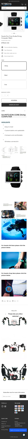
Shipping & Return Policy (6, 426)
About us (3, 423)
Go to (14, 320)
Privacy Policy (4, 429)
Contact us (4, 421)
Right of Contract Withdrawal (18, 430)
